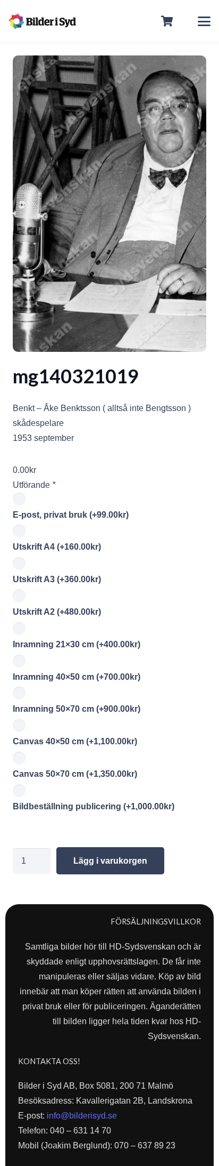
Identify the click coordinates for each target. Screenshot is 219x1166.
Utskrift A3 (57, 579)
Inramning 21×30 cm (76, 644)
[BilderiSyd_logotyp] (42, 21)
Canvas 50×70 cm (75, 773)
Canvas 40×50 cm (75, 741)
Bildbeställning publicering (93, 806)
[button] (204, 21)
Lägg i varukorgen (110, 860)
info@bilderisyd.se (82, 1115)
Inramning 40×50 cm (76, 676)
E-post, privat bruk (71, 514)
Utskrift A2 (57, 611)
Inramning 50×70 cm (76, 708)
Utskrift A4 (57, 546)
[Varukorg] (167, 21)
